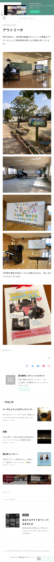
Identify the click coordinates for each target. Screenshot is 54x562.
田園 (5, 431)
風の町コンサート (10, 454)
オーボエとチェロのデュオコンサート (19, 409)
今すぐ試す (34, 12)
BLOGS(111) (7, 350)
